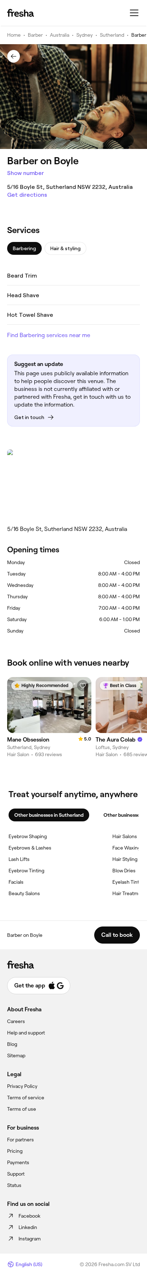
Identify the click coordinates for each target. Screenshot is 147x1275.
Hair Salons (124, 836)
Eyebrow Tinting (26, 870)
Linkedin (28, 1227)
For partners (20, 1139)
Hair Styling (124, 859)
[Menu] (134, 13)
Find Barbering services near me (48, 335)
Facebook (29, 1216)
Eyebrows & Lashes (30, 848)
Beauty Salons (24, 893)
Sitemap (16, 1055)
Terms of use (21, 1109)
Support (16, 1174)
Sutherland (112, 35)
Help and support (26, 1033)
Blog (12, 1044)
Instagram (30, 1239)
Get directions (27, 195)
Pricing (14, 1151)
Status (14, 1185)
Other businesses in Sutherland (48, 815)
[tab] (24, 248)
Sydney (84, 35)
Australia (59, 35)
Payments (18, 1162)
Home (14, 35)
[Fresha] (20, 12)
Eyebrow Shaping (28, 836)
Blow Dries (124, 870)
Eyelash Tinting (129, 882)
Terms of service (25, 1097)
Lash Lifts (19, 859)
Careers (16, 1021)
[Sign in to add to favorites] (82, 685)
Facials (16, 882)
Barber (35, 35)
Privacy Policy (22, 1086)
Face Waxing (126, 848)
